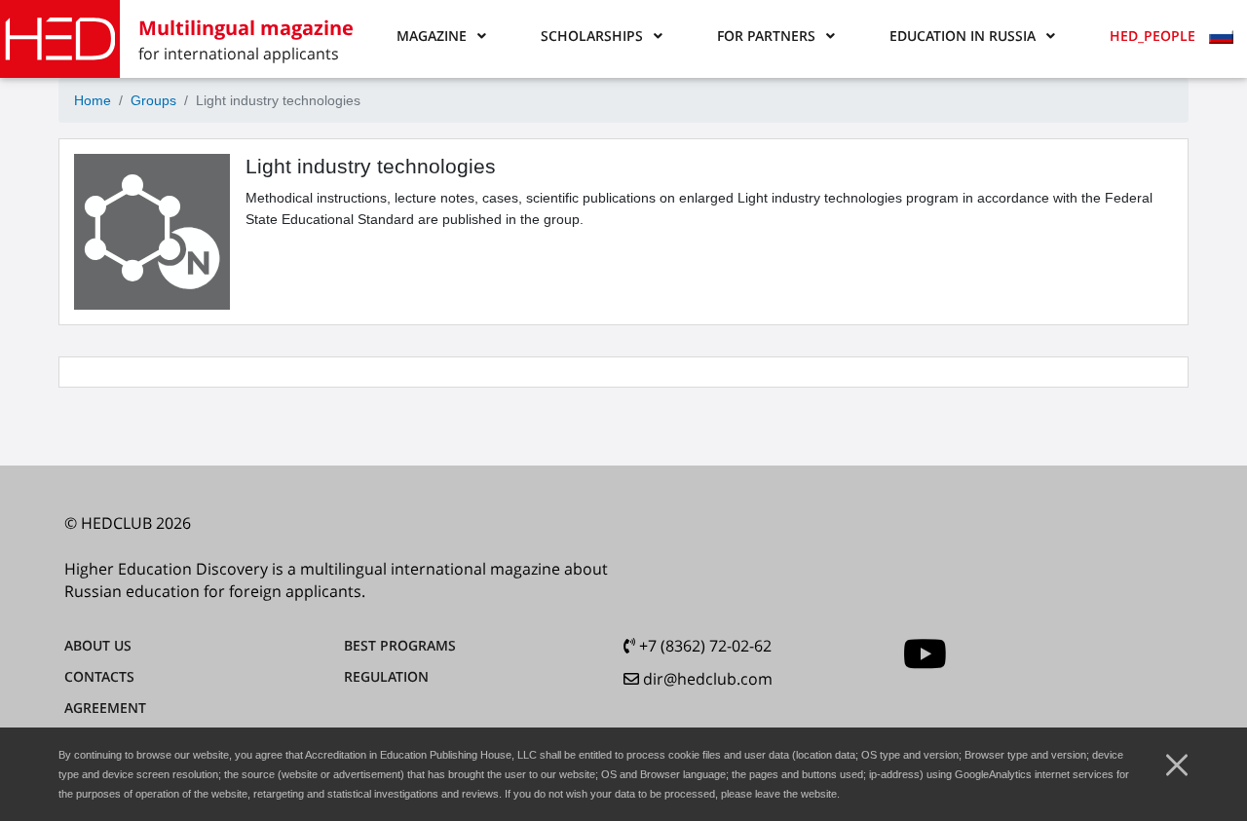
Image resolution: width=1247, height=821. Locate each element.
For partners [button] (766, 35)
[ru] (1223, 39)
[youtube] (925, 654)
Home (92, 100)
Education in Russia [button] (962, 35)
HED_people (1152, 35)
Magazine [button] (432, 35)
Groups (153, 100)
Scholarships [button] (592, 35)
